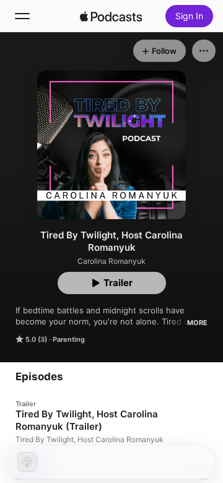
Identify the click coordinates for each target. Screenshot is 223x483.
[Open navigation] (22, 16)
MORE (197, 322)
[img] (111, 16)
